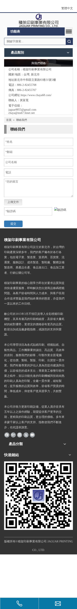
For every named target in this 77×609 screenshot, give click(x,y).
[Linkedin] (19, 434)
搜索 (69, 41)
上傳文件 (13, 202)
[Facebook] (6, 434)
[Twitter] (26, 434)
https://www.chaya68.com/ (36, 95)
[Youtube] (32, 434)
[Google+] (13, 434)
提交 (13, 223)
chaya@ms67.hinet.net (21, 112)
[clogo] (38, 20)
